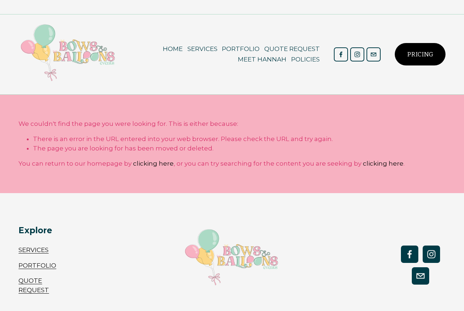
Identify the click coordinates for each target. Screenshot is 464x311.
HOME (173, 48)
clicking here (153, 163)
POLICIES (305, 59)
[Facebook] (341, 54)
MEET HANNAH (262, 59)
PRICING (420, 54)
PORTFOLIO (241, 48)
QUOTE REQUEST (292, 48)
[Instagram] (357, 54)
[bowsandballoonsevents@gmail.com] (373, 54)
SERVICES (202, 48)
